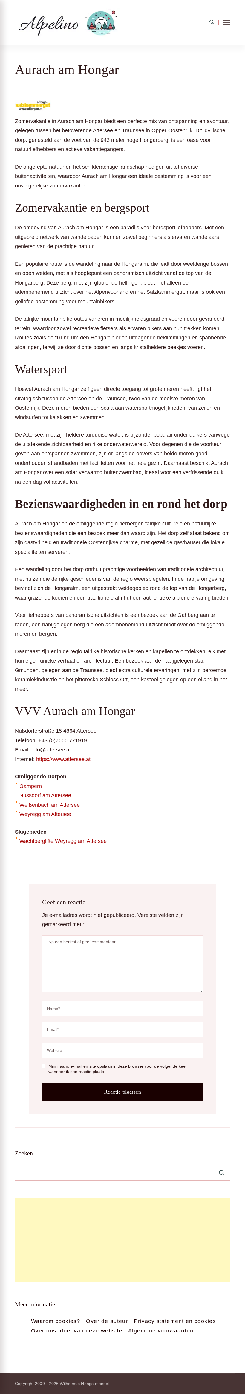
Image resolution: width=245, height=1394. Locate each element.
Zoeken (24, 1153)
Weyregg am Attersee (45, 814)
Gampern (30, 786)
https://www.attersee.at (63, 759)
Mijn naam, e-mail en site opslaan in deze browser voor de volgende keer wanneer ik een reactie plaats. (117, 1069)
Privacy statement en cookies (175, 1321)
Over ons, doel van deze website (76, 1331)
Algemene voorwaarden (160, 1331)
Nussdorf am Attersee (45, 795)
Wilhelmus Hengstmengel (84, 1383)
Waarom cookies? (55, 1321)
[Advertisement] (122, 1240)
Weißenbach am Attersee (49, 805)
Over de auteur (107, 1321)
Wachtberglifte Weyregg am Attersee (63, 841)
